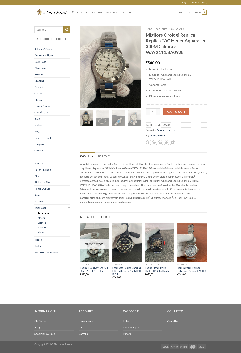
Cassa (82, 327)
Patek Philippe (42, 169)
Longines (39, 144)
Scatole (38, 201)
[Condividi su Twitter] (154, 142)
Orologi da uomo (157, 135)
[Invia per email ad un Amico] (160, 142)
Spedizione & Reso (44, 333)
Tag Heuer (40, 207)
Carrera (42, 222)
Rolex (89, 12)
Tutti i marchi (106, 12)
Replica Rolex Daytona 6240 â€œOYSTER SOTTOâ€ (94, 269)
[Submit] (66, 29)
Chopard (39, 99)
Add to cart (176, 111)
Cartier (38, 93)
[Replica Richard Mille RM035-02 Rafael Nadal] (159, 242)
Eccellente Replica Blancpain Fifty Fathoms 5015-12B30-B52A (126, 270)
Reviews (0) (103, 155)
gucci (37, 118)
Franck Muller (42, 106)
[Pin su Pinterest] (166, 142)
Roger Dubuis (42, 188)
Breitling (39, 80)
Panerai (38, 163)
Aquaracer (43, 213)
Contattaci (126, 12)
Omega (38, 150)
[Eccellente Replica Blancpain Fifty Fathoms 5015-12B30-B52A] (127, 242)
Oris (36, 156)
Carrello (83, 333)
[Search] (73, 12)
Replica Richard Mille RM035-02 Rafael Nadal (157, 269)
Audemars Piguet (44, 55)
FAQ (204, 2)
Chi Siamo (194, 2)
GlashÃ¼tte (41, 112)
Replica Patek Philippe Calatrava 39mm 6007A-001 (191, 269)
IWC (37, 131)
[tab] (87, 155)
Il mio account (86, 321)
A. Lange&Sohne (43, 48)
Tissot (38, 239)
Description (87, 155)
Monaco (42, 232)
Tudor (37, 245)
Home (80, 12)
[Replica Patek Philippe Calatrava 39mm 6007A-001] (192, 242)
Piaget (38, 175)
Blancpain (40, 68)
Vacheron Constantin (46, 252)
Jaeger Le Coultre (44, 137)
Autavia (41, 217)
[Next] (136, 67)
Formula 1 (43, 227)
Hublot (38, 125)
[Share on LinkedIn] (172, 142)
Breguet (39, 74)
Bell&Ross (40, 61)
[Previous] (85, 67)
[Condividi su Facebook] (148, 142)
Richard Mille (42, 182)
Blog (184, 2)
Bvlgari (38, 86)
